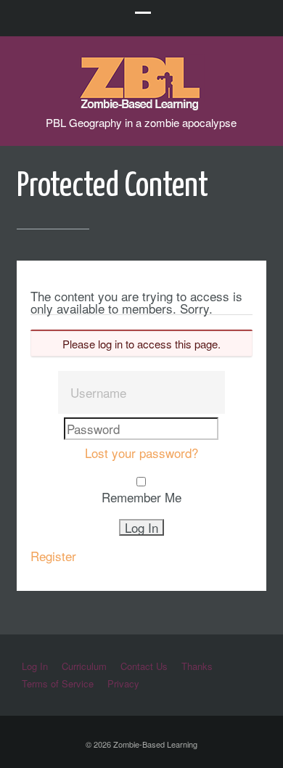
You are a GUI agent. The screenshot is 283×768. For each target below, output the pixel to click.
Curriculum (84, 666)
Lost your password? (141, 453)
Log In (35, 666)
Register (53, 556)
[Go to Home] (141, 103)
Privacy (123, 683)
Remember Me (141, 497)
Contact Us (144, 666)
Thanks (197, 666)
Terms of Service (58, 683)
